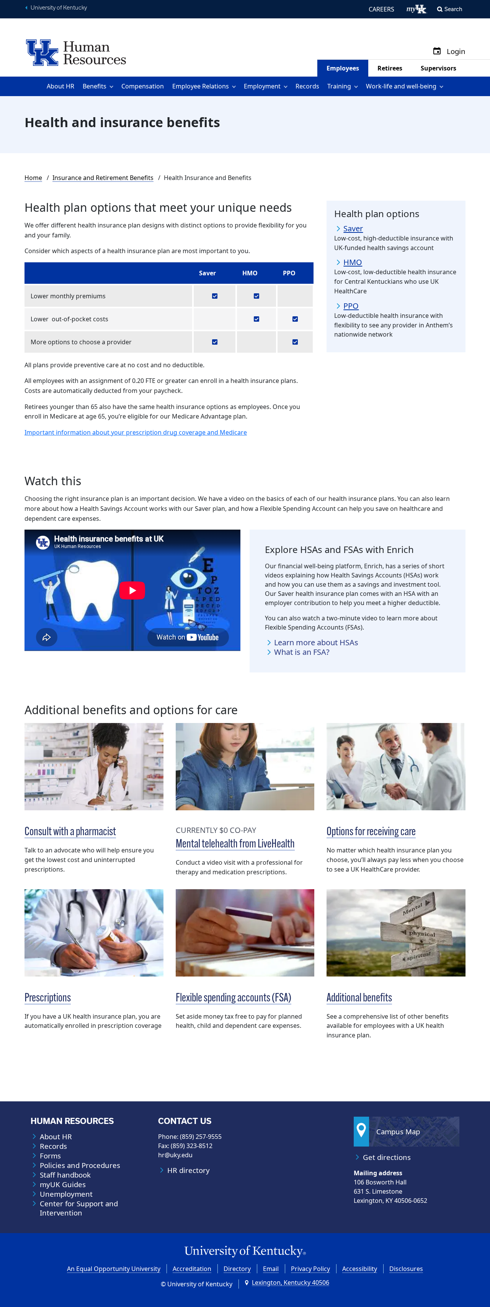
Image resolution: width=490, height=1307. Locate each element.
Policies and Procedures (80, 1165)
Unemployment (66, 1194)
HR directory (188, 1170)
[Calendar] (437, 51)
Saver (353, 228)
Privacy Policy (310, 1268)
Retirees (389, 68)
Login (456, 51)
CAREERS (381, 9)
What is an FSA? (302, 652)
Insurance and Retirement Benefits (103, 177)
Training (339, 86)
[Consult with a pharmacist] (93, 766)
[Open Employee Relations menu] (235, 86)
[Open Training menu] (357, 86)
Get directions (387, 1157)
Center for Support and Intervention (79, 1208)
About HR (60, 86)
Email (271, 1268)
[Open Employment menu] (287, 86)
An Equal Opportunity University (113, 1268)
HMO (352, 262)
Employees (343, 68)
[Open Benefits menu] (112, 86)
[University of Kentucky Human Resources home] (76, 52)
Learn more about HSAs (316, 642)
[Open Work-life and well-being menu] (442, 86)
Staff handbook (65, 1174)
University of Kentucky (59, 8)
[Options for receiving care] (396, 766)
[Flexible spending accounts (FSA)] (245, 933)
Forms (50, 1155)
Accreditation (192, 1268)
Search (453, 9)
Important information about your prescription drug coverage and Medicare (135, 432)
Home (33, 177)
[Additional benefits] (396, 933)
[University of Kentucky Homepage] (245, 1251)
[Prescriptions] (93, 933)
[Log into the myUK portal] (417, 9)
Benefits (94, 86)
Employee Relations (200, 86)
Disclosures (406, 1268)
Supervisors (438, 68)
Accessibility (359, 1268)
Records (307, 86)
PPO (351, 306)
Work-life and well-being (401, 86)
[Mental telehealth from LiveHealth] (245, 766)
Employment (262, 86)
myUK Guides (63, 1184)
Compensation (142, 86)
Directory (237, 1268)
